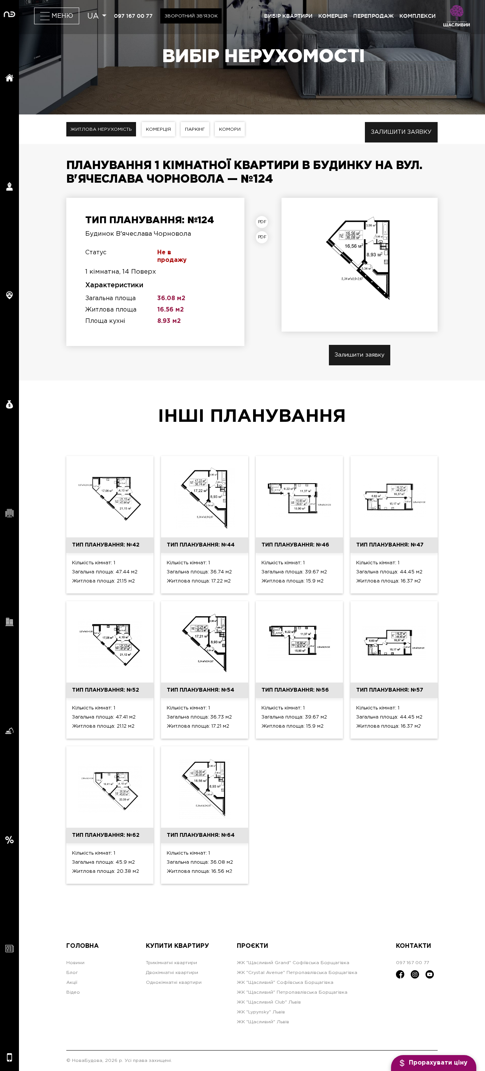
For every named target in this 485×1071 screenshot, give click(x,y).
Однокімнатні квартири (174, 982)
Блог (72, 973)
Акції (71, 982)
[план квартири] (263, 222)
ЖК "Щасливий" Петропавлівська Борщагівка (292, 992)
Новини (75, 963)
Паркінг (195, 129)
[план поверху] (263, 237)
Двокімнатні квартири (172, 973)
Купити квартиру (177, 946)
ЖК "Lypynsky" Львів (261, 1012)
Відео (73, 992)
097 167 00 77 (133, 16)
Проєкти (252, 946)
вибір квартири (288, 16)
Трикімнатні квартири (171, 963)
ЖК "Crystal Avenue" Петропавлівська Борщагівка (297, 973)
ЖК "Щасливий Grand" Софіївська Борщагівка (293, 963)
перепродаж (373, 16)
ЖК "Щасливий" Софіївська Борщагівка (285, 982)
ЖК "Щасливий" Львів (263, 1022)
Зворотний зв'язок (190, 16)
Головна (82, 946)
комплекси (417, 16)
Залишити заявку (401, 132)
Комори (230, 129)
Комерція (158, 129)
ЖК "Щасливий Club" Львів (269, 1002)
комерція (332, 16)
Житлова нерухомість (101, 129)
